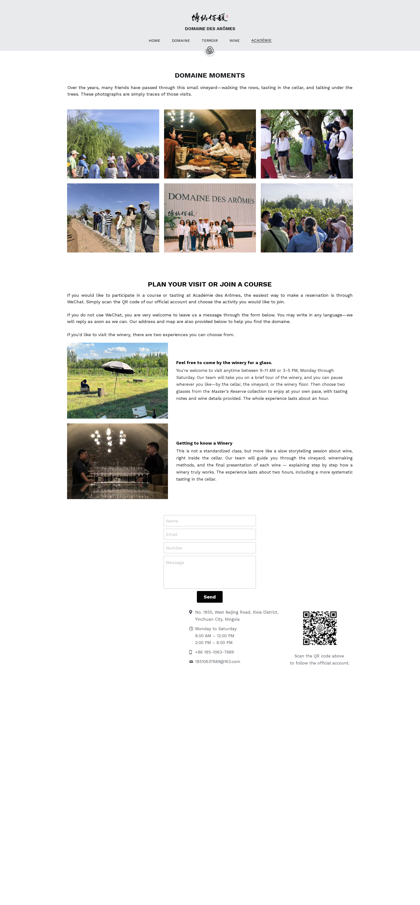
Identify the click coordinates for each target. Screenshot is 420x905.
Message (175, 562)
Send (210, 597)
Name (172, 520)
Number (174, 547)
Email (172, 534)
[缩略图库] (113, 144)
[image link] (117, 380)
